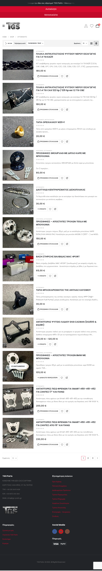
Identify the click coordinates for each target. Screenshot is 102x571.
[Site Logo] (13, 26)
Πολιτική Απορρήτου (59, 486)
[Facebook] (54, 531)
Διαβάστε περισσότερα (48, 378)
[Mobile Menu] (4, 26)
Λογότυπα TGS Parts (10, 535)
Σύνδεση (55, 516)
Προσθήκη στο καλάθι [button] (49, 76)
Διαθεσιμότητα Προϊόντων (61, 490)
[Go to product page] (18, 64)
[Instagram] (67, 531)
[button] (8, 43)
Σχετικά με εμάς (8, 530)
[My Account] (86, 26)
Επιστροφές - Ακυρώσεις (61, 512)
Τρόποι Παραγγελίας (59, 495)
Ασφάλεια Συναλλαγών (60, 503)
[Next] (97, 458)
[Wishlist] (92, 26)
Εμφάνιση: (77, 43)
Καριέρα (5, 543)
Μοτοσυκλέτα (49, 120)
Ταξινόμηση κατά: (20, 43)
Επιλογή (42, 209)
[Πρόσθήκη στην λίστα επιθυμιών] (62, 76)
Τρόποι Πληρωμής (58, 499)
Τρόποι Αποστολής (59, 508)
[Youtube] (61, 531)
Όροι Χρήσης (56, 482)
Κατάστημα (6, 539)
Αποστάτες (39, 151)
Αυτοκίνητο (40, 51)
